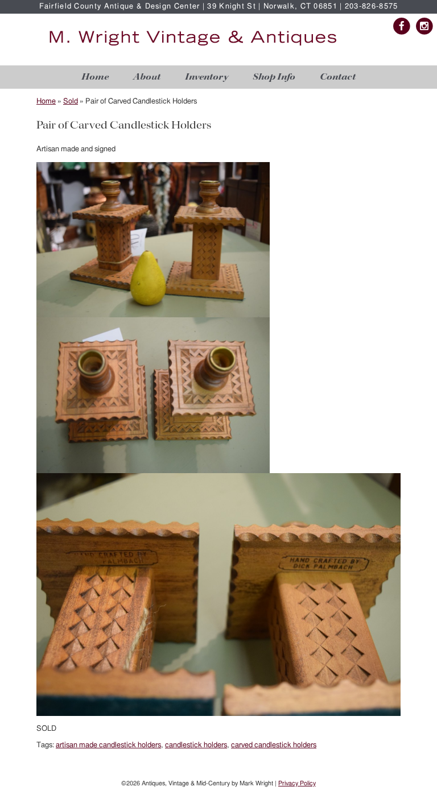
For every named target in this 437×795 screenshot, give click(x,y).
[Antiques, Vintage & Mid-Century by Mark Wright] (193, 46)
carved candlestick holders (273, 745)
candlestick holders (196, 745)
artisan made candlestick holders (108, 745)
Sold (70, 101)
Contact (338, 77)
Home (95, 77)
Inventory (206, 77)
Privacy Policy (297, 783)
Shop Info (274, 77)
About (146, 77)
